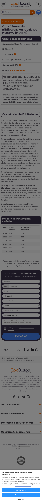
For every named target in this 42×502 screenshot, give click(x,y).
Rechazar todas (21, 495)
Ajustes (21, 499)
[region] (21, 486)
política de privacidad (23, 486)
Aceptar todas (21, 490)
